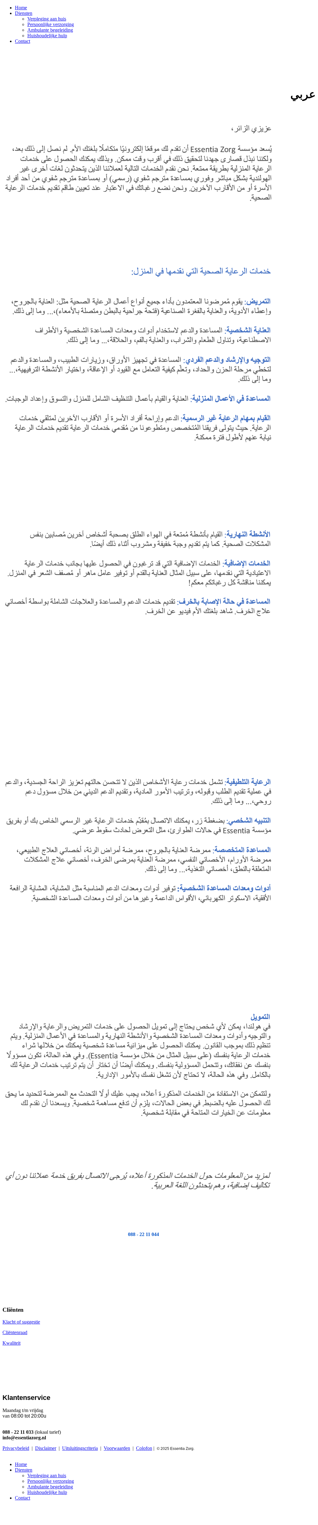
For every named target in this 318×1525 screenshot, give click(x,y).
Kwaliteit (11, 1343)
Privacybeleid (15, 1448)
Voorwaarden (117, 1448)
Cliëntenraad (14, 1332)
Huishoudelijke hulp (47, 35)
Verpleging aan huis (46, 18)
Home (21, 7)
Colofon (144, 1448)
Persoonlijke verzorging (50, 24)
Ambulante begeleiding (50, 30)
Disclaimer (45, 1448)
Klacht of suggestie (21, 1321)
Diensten (23, 13)
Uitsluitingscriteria (80, 1448)
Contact (22, 41)
